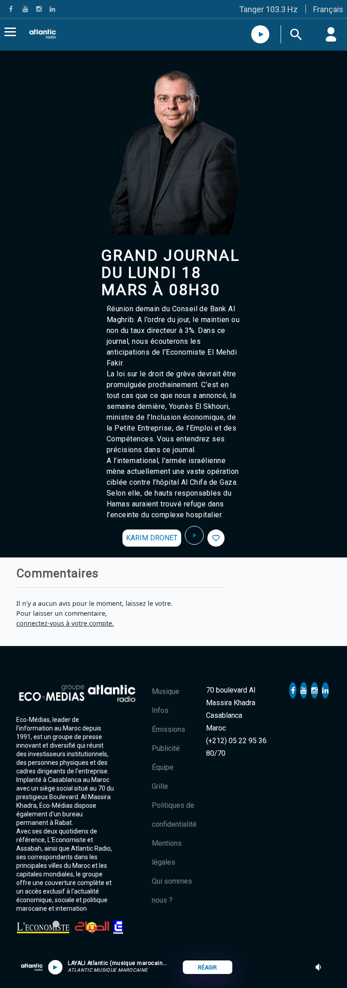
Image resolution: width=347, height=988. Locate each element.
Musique (165, 691)
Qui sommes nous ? (172, 890)
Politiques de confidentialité (174, 815)
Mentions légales (167, 852)
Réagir (207, 968)
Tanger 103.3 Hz (268, 9)
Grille (160, 786)
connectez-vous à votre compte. (65, 623)
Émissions (168, 729)
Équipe (163, 767)
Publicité (166, 748)
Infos (160, 710)
